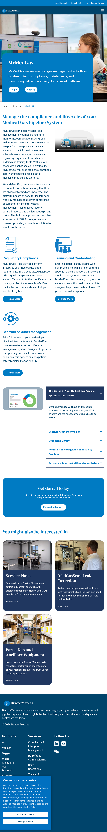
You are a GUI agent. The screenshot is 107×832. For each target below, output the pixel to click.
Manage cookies (9, 815)
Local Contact (61, 3)
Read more (11, 601)
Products (9, 736)
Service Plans (18, 576)
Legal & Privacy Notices (14, 810)
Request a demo (52, 507)
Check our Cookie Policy (24, 807)
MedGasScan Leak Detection (75, 578)
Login (14, 89)
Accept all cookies (25, 814)
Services (34, 736)
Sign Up (31, 89)
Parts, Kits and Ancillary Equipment (25, 652)
